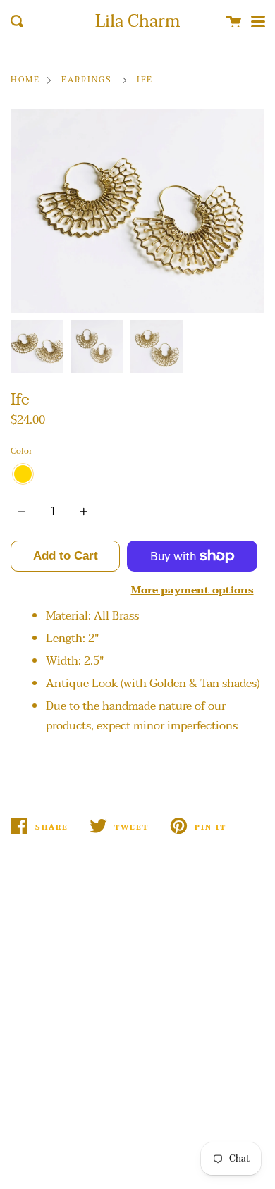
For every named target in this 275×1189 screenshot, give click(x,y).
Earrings (86, 81)
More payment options (192, 590)
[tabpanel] (137, 211)
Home (25, 81)
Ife (145, 81)
